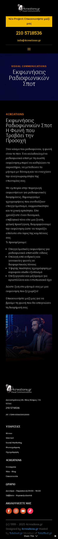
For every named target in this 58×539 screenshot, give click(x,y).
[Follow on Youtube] (23, 511)
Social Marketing (14, 443)
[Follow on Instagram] (16, 511)
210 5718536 (12, 408)
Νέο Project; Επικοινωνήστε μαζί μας (29, 21)
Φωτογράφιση (13, 447)
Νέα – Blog (11, 471)
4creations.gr (29, 529)
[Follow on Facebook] (9, 511)
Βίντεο (9, 433)
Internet (10, 438)
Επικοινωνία (12, 476)
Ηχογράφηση (12, 452)
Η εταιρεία (11, 467)
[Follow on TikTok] (30, 511)
